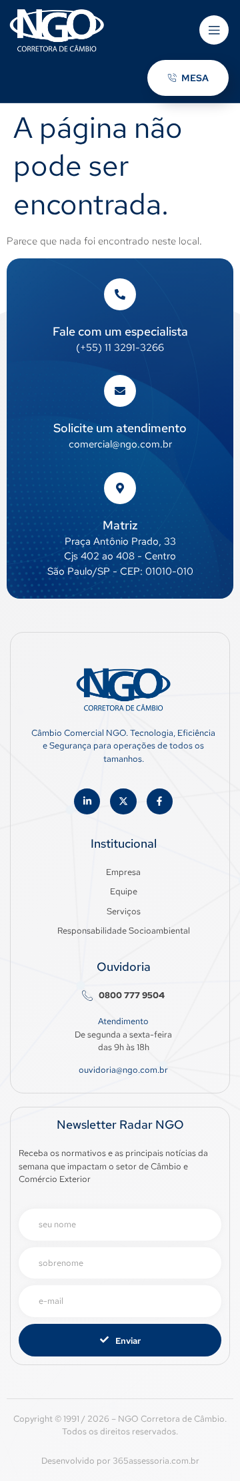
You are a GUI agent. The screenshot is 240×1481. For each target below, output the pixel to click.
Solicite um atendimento (120, 428)
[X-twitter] (123, 801)
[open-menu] (214, 30)
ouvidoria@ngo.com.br (123, 1069)
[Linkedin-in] (87, 801)
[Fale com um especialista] (120, 294)
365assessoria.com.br (156, 1460)
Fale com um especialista (120, 331)
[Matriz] (120, 488)
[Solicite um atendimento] (120, 391)
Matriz (120, 525)
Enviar (128, 1340)
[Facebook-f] (160, 801)
